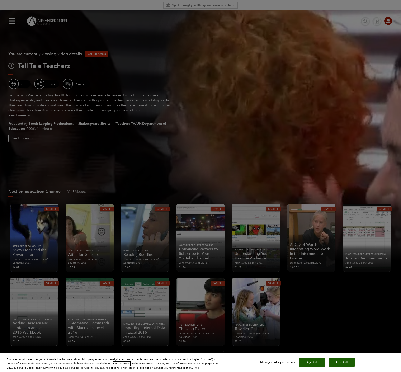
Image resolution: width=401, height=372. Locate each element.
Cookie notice (121, 364)
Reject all (311, 362)
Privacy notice (144, 364)
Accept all (341, 362)
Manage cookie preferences (277, 362)
